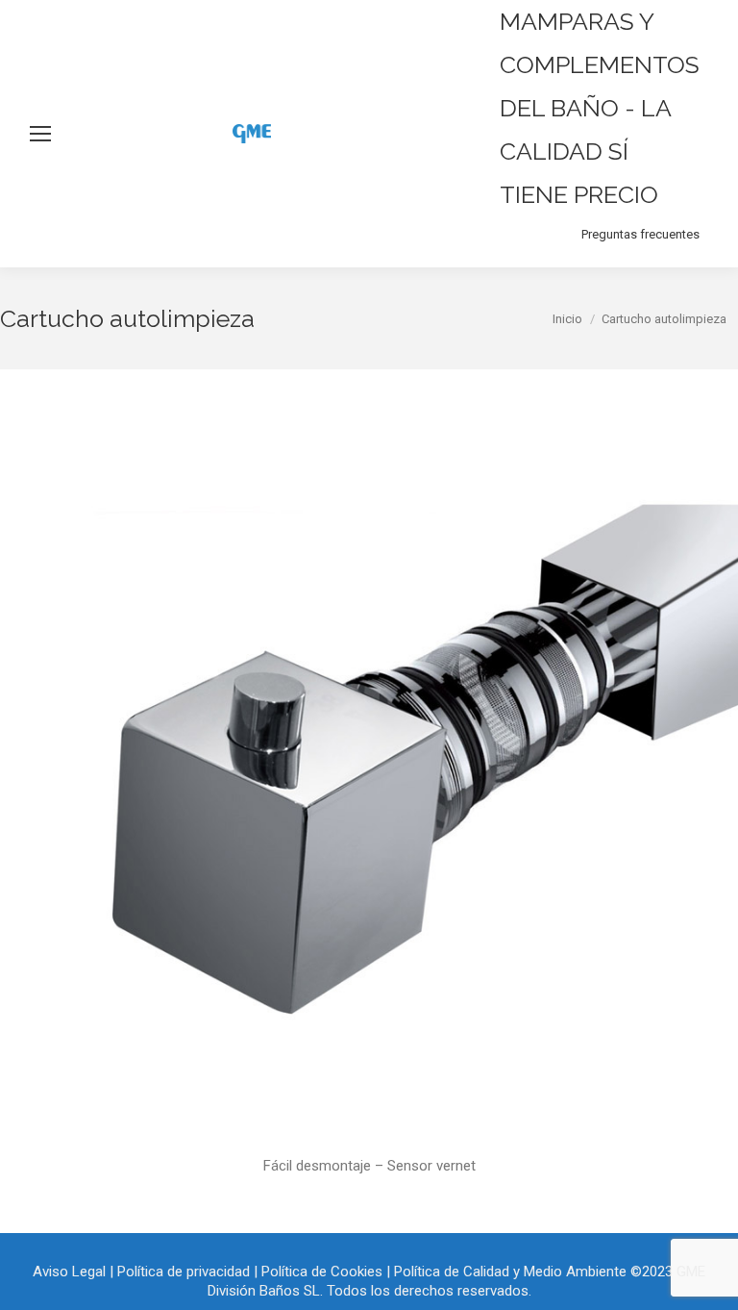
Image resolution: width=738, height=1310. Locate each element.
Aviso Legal (69, 1271)
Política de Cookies (321, 1271)
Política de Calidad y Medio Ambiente (510, 1271)
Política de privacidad (183, 1271)
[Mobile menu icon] (40, 133)
